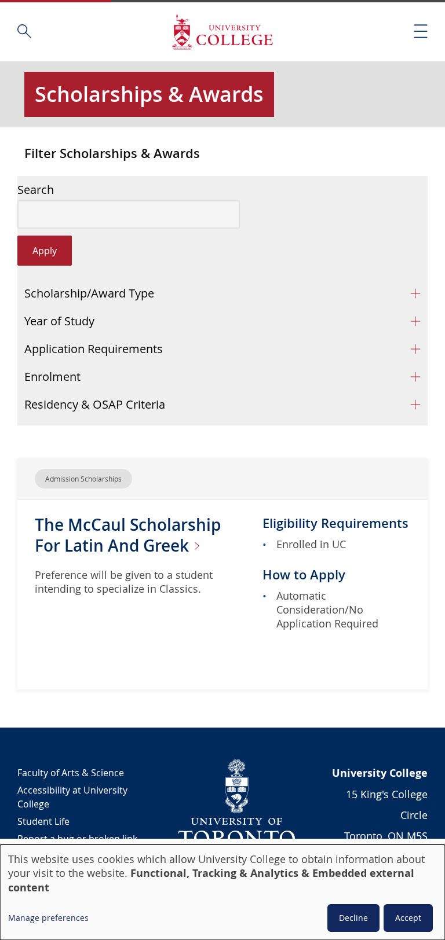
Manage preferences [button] (48, 917)
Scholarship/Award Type (89, 293)
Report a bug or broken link (77, 838)
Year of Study (59, 321)
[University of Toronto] (237, 802)
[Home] (222, 31)
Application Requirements (93, 349)
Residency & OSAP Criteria (94, 404)
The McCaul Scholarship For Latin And (128, 535)
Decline (353, 917)
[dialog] (222, 892)
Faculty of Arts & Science (70, 772)
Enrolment (52, 376)
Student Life (43, 821)
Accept (408, 917)
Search (35, 190)
